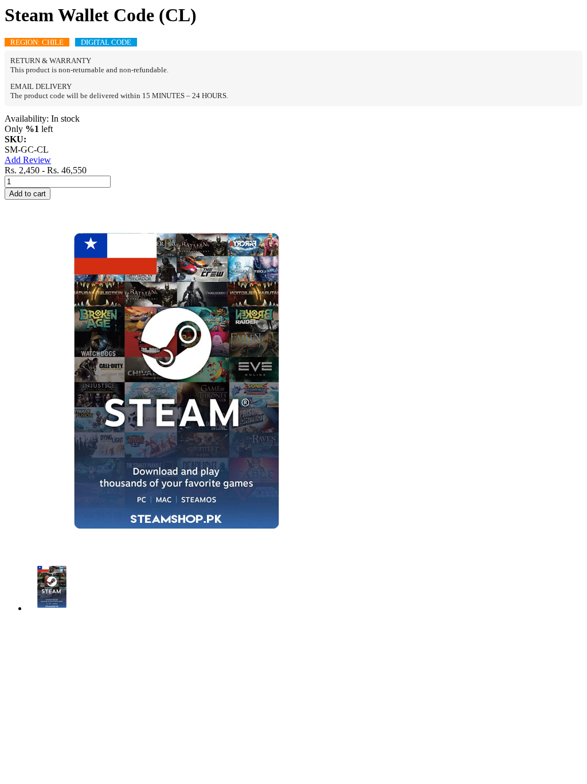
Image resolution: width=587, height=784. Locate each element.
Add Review (28, 160)
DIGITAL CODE (106, 42)
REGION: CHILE (37, 42)
